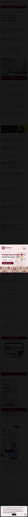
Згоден (14, 514)
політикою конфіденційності (16, 511)
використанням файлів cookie (9, 512)
